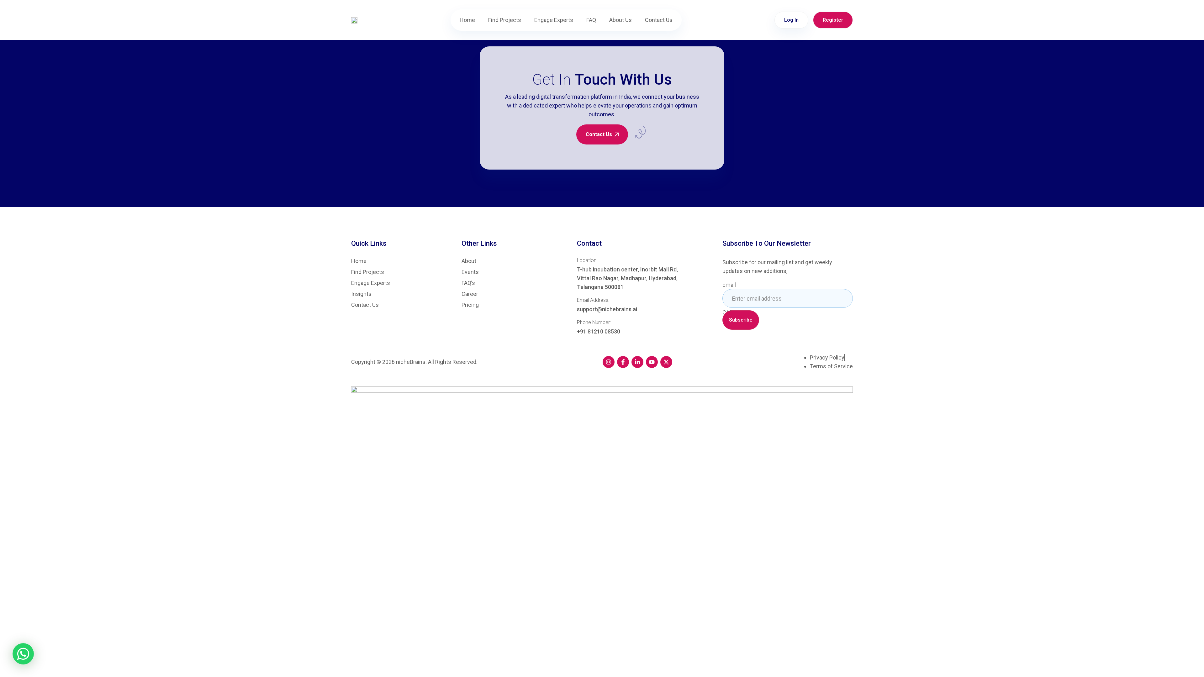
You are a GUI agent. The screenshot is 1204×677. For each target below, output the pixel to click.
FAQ (591, 20)
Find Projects (504, 20)
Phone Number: (594, 322)
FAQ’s (468, 283)
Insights (361, 294)
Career (470, 294)
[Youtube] (652, 362)
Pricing (470, 305)
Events (470, 272)
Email (729, 285)
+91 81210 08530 (598, 331)
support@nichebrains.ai (607, 309)
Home (467, 20)
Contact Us (659, 20)
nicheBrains (410, 362)
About (469, 261)
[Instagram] (609, 362)
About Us (620, 20)
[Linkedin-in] (637, 362)
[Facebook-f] (623, 362)
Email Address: (593, 300)
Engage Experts (553, 20)
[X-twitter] (666, 362)
